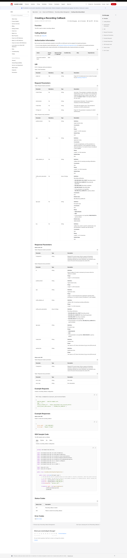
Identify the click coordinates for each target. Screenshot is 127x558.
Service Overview (16, 23)
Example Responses (108, 41)
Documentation (97, 4)
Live (40, 12)
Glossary (14, 60)
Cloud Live (14, 30)
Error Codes (106, 50)
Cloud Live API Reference (17, 38)
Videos (13, 53)
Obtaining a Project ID (82, 77)
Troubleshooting (15, 51)
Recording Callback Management (62, 12)
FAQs (13, 49)
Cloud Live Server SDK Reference (19, 42)
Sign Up (113, 4)
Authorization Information (106, 25)
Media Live (14, 33)
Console (103, 4)
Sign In (107, 4)
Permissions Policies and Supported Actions (67, 45)
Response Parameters (108, 35)
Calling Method (107, 21)
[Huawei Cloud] (16, 4)
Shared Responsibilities (17, 62)
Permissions (14, 72)
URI (104, 29)
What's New (14, 19)
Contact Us (90, 4)
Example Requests (108, 38)
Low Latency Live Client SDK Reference (18, 46)
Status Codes (107, 47)
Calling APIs (44, 35)
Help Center (35, 12)
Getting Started (15, 28)
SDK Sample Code (108, 44)
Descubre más (70, 555)
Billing (13, 26)
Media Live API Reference (17, 40)
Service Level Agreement (17, 65)
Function (106, 18)
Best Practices (15, 35)
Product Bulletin (15, 21)
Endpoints (14, 70)
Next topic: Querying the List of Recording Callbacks (87, 524)
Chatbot (36, 540)
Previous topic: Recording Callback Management (44, 524)
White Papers (15, 67)
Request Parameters (108, 32)
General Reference (16, 58)
